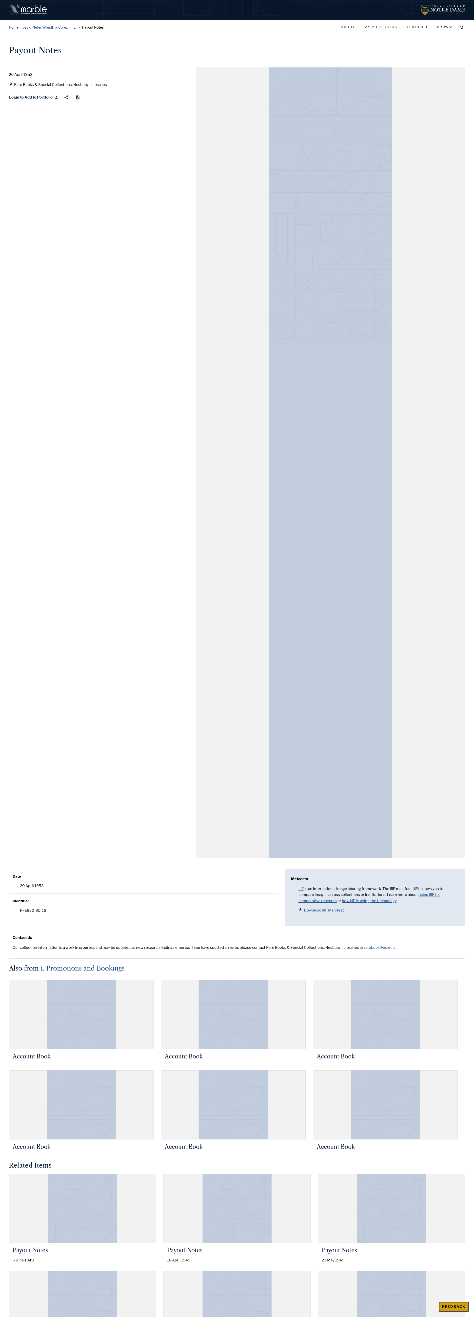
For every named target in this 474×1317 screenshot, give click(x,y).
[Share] (66, 97)
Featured (417, 27)
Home (14, 27)
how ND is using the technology (369, 901)
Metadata (299, 879)
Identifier (21, 901)
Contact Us (22, 937)
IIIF (301, 889)
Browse (445, 27)
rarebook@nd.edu (379, 947)
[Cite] (78, 97)
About (348, 27)
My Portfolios (380, 27)
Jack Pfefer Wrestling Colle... (45, 27)
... (75, 27)
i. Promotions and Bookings (82, 968)
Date (17, 876)
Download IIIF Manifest (324, 910)
